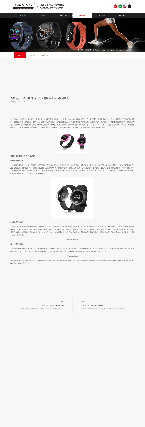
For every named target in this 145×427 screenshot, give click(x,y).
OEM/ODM (63, 15)
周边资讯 (45, 55)
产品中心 (43, 15)
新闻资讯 (82, 15)
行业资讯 (32, 55)
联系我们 (121, 15)
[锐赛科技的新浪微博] (115, 6)
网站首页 (23, 15)
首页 (81, 50)
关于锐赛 (102, 15)
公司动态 (96, 50)
